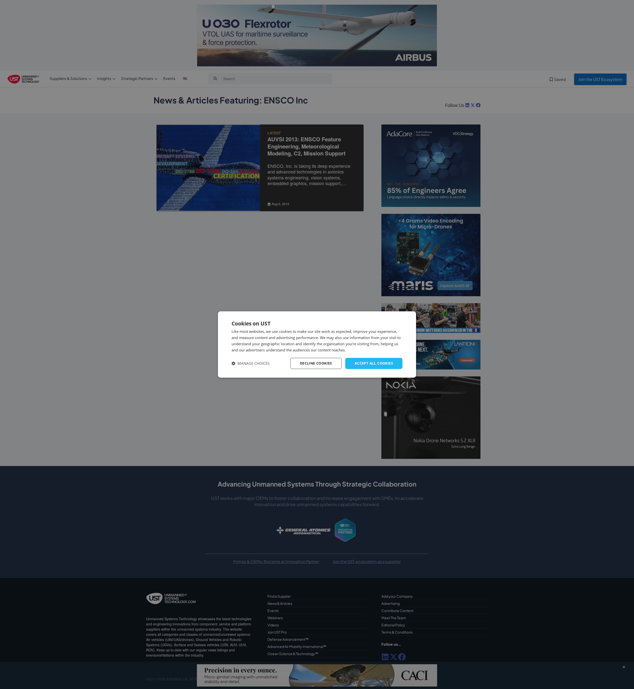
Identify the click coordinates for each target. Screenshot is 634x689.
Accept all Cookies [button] (374, 363)
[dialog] (317, 344)
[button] (250, 363)
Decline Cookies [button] (316, 363)
